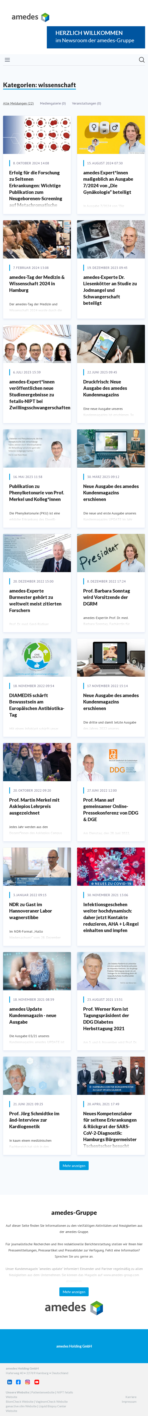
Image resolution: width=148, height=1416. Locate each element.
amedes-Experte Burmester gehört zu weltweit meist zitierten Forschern (35, 600)
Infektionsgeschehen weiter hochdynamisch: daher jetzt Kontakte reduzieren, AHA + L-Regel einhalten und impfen (111, 917)
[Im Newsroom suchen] (142, 60)
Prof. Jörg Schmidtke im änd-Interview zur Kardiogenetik (34, 1120)
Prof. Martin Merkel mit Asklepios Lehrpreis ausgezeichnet (34, 806)
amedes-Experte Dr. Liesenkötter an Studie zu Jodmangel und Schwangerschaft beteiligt (110, 290)
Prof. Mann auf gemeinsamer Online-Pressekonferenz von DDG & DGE (110, 809)
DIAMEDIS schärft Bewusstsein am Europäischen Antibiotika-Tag (36, 705)
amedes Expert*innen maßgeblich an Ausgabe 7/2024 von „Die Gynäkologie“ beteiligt (108, 182)
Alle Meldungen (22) (18, 103)
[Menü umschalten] (7, 60)
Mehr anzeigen (74, 1166)
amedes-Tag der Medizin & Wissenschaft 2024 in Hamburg (37, 283)
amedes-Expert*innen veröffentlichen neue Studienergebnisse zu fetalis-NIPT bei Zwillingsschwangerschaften (39, 394)
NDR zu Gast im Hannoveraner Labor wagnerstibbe (30, 911)
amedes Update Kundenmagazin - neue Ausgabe (32, 1015)
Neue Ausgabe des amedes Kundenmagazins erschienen (111, 492)
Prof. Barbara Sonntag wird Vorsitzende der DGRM (106, 597)
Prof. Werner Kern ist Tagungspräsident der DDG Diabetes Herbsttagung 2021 (106, 1018)
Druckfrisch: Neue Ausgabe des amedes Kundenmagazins (105, 388)
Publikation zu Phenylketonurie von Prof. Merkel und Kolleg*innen (36, 492)
